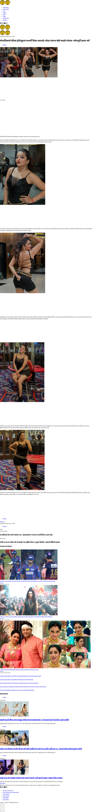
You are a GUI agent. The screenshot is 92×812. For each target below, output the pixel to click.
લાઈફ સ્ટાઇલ (5, 7)
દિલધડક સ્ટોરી (6, 9)
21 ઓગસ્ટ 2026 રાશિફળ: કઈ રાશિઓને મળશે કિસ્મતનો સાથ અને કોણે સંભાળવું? (16, 680)
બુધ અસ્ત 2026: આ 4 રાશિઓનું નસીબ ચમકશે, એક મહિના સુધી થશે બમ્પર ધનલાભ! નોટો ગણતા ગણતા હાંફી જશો (23, 687)
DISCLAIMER (6, 798)
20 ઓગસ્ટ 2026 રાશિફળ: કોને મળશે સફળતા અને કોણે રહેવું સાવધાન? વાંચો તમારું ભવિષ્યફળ (19, 683)
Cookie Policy (6, 800)
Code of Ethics (6, 794)
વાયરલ (4, 17)
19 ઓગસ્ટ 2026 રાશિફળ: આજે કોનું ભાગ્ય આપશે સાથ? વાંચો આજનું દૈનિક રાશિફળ (17, 690)
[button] (2, 808)
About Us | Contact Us (8, 791)
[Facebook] (1, 24)
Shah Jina (2, 618)
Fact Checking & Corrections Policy (11, 792)
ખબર (4, 11)
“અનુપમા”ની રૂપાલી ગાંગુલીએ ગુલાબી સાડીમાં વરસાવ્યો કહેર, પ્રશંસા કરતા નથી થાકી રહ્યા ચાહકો (19, 670)
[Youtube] (5, 24)
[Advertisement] (43, 89)
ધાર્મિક (4, 15)
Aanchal (1, 583)
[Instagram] (3, 24)
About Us (5, 20)
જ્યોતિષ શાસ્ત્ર (6, 18)
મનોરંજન (4, 13)
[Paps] (7, 24)
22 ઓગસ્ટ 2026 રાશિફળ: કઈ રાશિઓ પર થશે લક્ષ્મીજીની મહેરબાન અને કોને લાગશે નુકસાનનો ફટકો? (20, 676)
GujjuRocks (2, 783)
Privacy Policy (6, 796)
